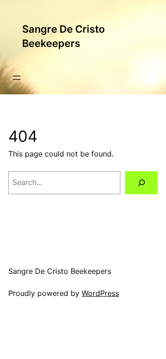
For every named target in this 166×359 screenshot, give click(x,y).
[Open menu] (16, 77)
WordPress (100, 293)
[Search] (141, 182)
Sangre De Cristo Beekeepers (59, 271)
